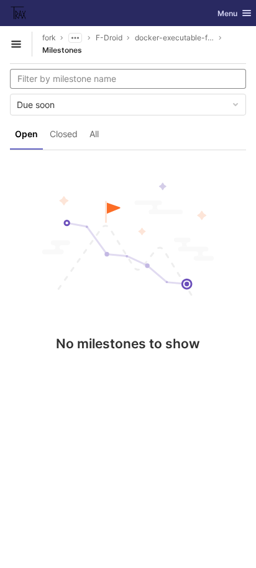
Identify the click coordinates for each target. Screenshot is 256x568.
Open (26, 133)
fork (49, 37)
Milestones (62, 50)
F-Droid (109, 37)
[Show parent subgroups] (75, 38)
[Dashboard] (18, 13)
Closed (64, 133)
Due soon (36, 104)
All (94, 133)
